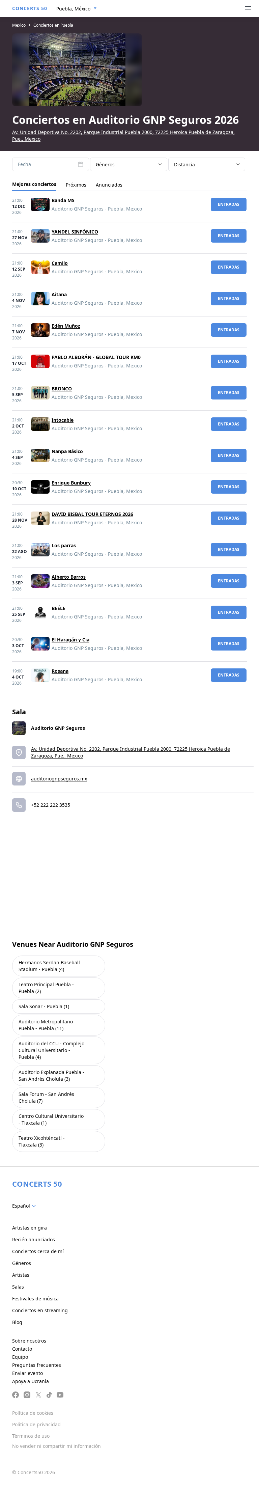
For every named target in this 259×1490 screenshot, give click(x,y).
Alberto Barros (69, 577)
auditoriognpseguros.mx (59, 778)
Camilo (60, 263)
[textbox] (25, 1206)
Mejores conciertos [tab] (34, 184)
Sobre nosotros (29, 1340)
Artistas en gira (29, 1227)
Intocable (63, 420)
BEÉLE (58, 608)
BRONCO (62, 388)
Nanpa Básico (67, 451)
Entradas (228, 204)
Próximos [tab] (76, 185)
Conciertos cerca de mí (38, 1251)
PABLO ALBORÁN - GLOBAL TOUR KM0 (96, 357)
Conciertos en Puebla (53, 25)
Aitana (59, 294)
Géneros (21, 1263)
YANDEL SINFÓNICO (75, 231)
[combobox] (76, 9)
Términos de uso (31, 1436)
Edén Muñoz (66, 326)
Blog (17, 1322)
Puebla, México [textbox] (73, 8)
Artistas (20, 1275)
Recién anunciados (33, 1239)
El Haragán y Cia (70, 639)
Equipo (20, 1357)
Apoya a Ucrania (30, 1381)
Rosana (60, 671)
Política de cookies (32, 1413)
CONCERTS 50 (29, 8)
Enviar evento (27, 1373)
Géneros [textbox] (105, 164)
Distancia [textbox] (184, 164)
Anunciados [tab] (109, 185)
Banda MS (63, 200)
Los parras (64, 545)
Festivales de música (35, 1298)
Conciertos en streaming (40, 1310)
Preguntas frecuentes (36, 1365)
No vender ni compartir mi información (56, 1446)
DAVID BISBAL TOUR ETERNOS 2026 (92, 514)
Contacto (22, 1349)
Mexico (19, 25)
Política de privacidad (36, 1424)
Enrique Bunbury (71, 482)
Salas (18, 1287)
